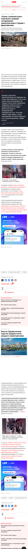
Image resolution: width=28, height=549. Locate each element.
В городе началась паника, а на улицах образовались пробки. (12, 456)
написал (22, 411)
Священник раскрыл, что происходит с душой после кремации (13, 318)
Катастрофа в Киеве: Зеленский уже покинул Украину (12, 546)
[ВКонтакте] (12, 280)
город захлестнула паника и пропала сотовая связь (12, 193)
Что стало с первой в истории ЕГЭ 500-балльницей (11, 323)
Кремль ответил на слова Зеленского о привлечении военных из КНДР (11, 300)
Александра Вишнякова (7, 246)
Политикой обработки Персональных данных (10, 6)
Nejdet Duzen (17, 356)
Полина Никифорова (6, 493)
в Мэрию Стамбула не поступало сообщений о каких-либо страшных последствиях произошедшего (13, 444)
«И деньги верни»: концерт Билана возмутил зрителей (12, 308)
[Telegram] (9, 280)
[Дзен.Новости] (2, 280)
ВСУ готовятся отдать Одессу (8, 305)
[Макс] (5, 280)
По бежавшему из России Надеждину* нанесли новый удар (13, 313)
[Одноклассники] (15, 280)
